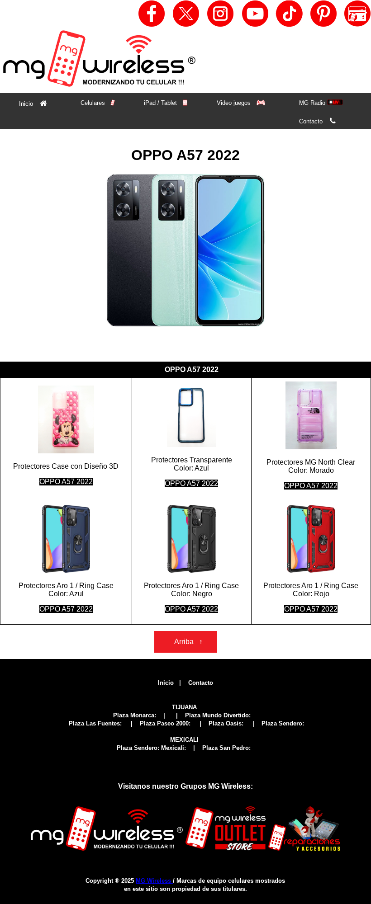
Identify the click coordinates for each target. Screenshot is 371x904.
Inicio (33, 103)
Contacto (317, 121)
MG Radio (313, 102)
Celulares (94, 102)
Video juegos (234, 102)
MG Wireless (154, 880)
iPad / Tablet (161, 102)
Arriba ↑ (186, 641)
